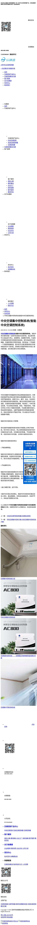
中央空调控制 (12, 140)
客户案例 (7, 78)
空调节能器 (11, 904)
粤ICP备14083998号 (7, 915)
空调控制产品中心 (10, 74)
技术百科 (11, 267)
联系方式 (11, 305)
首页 (5, 72)
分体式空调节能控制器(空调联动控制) (19, 516)
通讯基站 (11, 183)
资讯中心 (7, 83)
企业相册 (11, 226)
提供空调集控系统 (21, 904)
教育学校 (11, 192)
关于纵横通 (7, 81)
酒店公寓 (11, 181)
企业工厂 (11, 185)
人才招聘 (11, 303)
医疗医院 (11, 190)
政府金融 (11, 187)
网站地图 (10, 917)
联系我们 (7, 85)
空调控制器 (11, 145)
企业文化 (11, 230)
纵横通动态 (11, 269)
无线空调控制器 (13, 142)
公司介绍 (11, 233)
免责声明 (3, 917)
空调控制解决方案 (10, 76)
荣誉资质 (11, 228)
